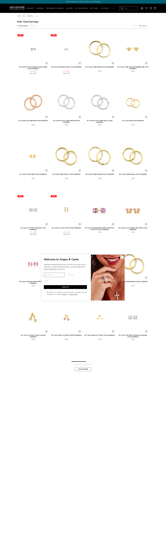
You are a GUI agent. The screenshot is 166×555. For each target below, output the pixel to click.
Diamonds (40, 8)
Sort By (135, 26)
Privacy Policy (74, 294)
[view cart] (155, 8)
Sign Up (65, 287)
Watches (69, 8)
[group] (83, 2)
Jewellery (30, 8)
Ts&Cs (64, 294)
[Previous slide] (119, 209)
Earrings (30, 16)
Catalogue (105, 8)
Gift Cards (94, 8)
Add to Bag (41, 77)
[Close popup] (122, 257)
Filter (23, 26)
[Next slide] (146, 209)
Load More (83, 369)
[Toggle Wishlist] (46, 63)
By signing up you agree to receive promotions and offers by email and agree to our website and (67, 293)
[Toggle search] (122, 8)
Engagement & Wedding (54, 8)
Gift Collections (81, 8)
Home (19, 16)
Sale (113, 8)
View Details (25, 77)
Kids (24, 16)
